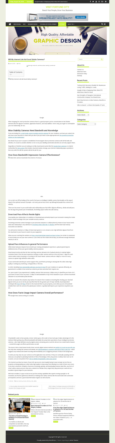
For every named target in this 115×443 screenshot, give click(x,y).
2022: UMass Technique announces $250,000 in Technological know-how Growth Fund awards (61, 387)
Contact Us (80, 69)
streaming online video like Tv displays (43, 224)
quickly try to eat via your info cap (65, 347)
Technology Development (48, 24)
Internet (62, 24)
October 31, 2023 (58, 405)
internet (28, 381)
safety (35, 381)
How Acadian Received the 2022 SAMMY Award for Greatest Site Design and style (23, 387)
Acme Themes (74, 440)
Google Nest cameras (60, 146)
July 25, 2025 (13, 413)
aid (17, 381)
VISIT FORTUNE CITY (57, 7)
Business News (32, 24)
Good (24, 381)
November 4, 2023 (36, 403)
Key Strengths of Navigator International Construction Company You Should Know (59, 1)
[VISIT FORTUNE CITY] (10, 24)
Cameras (20, 381)
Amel (19, 63)
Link (32, 381)
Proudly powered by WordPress (46, 440)
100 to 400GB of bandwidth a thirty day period (42, 359)
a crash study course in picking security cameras (34, 133)
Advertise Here (81, 71)
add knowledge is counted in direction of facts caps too (54, 349)
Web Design (17, 24)
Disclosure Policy (82, 73)
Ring (24, 284)
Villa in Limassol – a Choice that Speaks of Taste (91, 105)
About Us (70, 24)
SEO (24, 24)
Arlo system (21, 148)
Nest (18, 284)
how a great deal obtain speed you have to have (46, 235)
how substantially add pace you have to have (33, 267)
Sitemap (79, 75)
